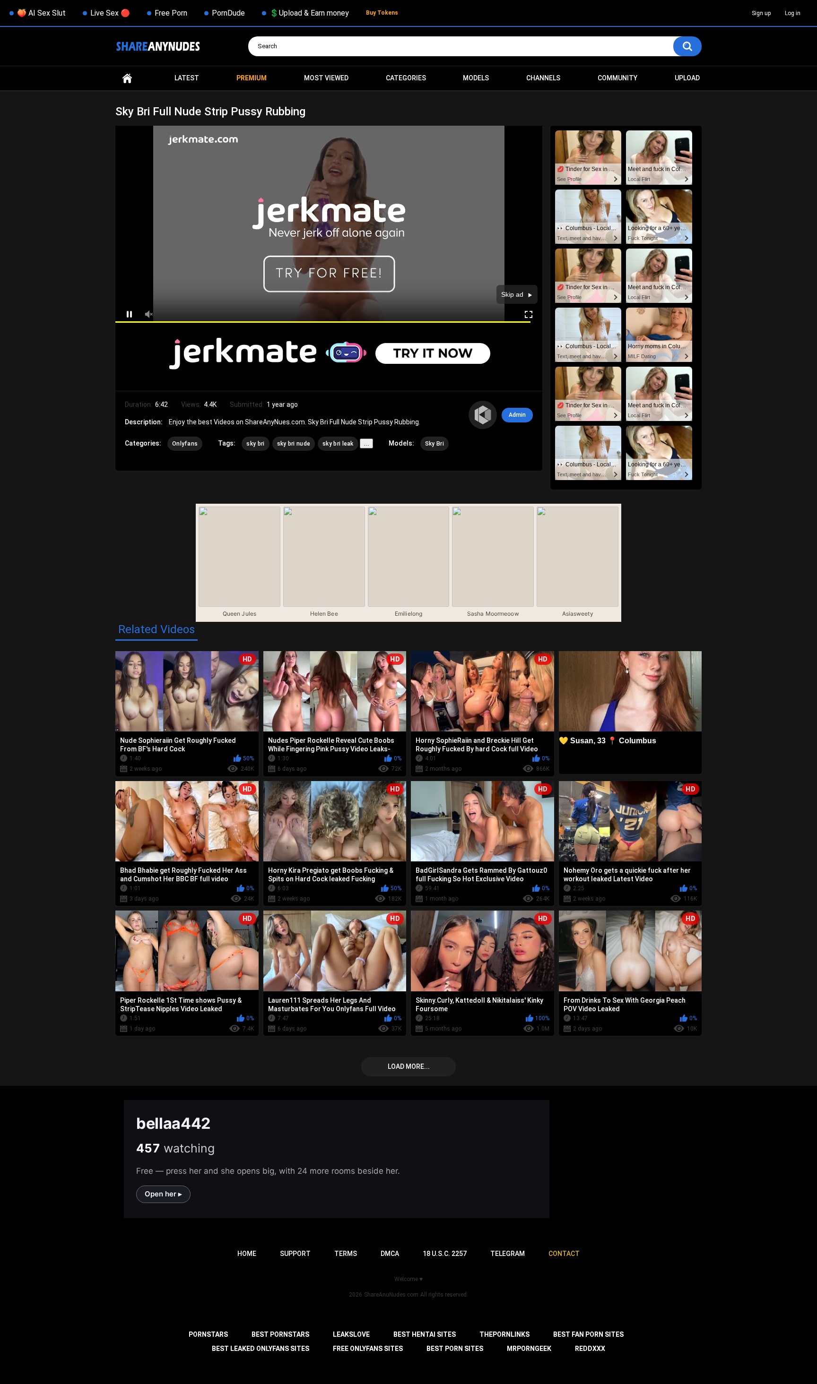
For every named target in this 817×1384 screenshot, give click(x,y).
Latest (186, 78)
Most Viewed (326, 78)
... (366, 443)
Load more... (409, 1066)
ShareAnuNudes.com (391, 1294)
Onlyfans (185, 443)
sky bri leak (338, 443)
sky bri (255, 443)
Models (476, 78)
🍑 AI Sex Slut (41, 13)
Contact (564, 1253)
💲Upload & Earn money (309, 13)
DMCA (390, 1253)
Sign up (761, 13)
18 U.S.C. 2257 (445, 1253)
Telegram (507, 1253)
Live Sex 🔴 (110, 13)
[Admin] (483, 415)
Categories (406, 78)
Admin (517, 415)
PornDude (228, 13)
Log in (792, 13)
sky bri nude (294, 443)
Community (617, 78)
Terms (345, 1253)
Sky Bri (434, 443)
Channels (543, 78)
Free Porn (171, 13)
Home (127, 78)
